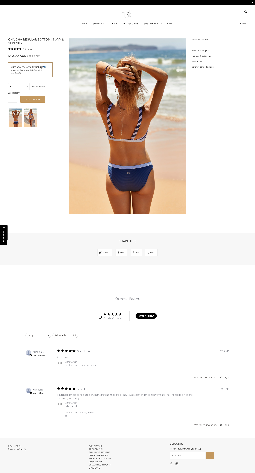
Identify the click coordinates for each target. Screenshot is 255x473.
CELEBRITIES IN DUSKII (100, 465)
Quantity (12, 93)
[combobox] (38, 335)
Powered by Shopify (17, 449)
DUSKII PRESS (95, 461)
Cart (243, 23)
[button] (3, 236)
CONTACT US (95, 446)
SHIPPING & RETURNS (99, 452)
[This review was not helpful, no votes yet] (226, 377)
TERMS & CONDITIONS (100, 458)
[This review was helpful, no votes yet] (221, 377)
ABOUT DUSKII (96, 449)
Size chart (38, 87)
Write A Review (146, 315)
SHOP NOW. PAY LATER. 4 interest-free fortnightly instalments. (26, 70)
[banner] (127, 13)
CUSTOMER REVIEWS (99, 455)
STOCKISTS (94, 468)
